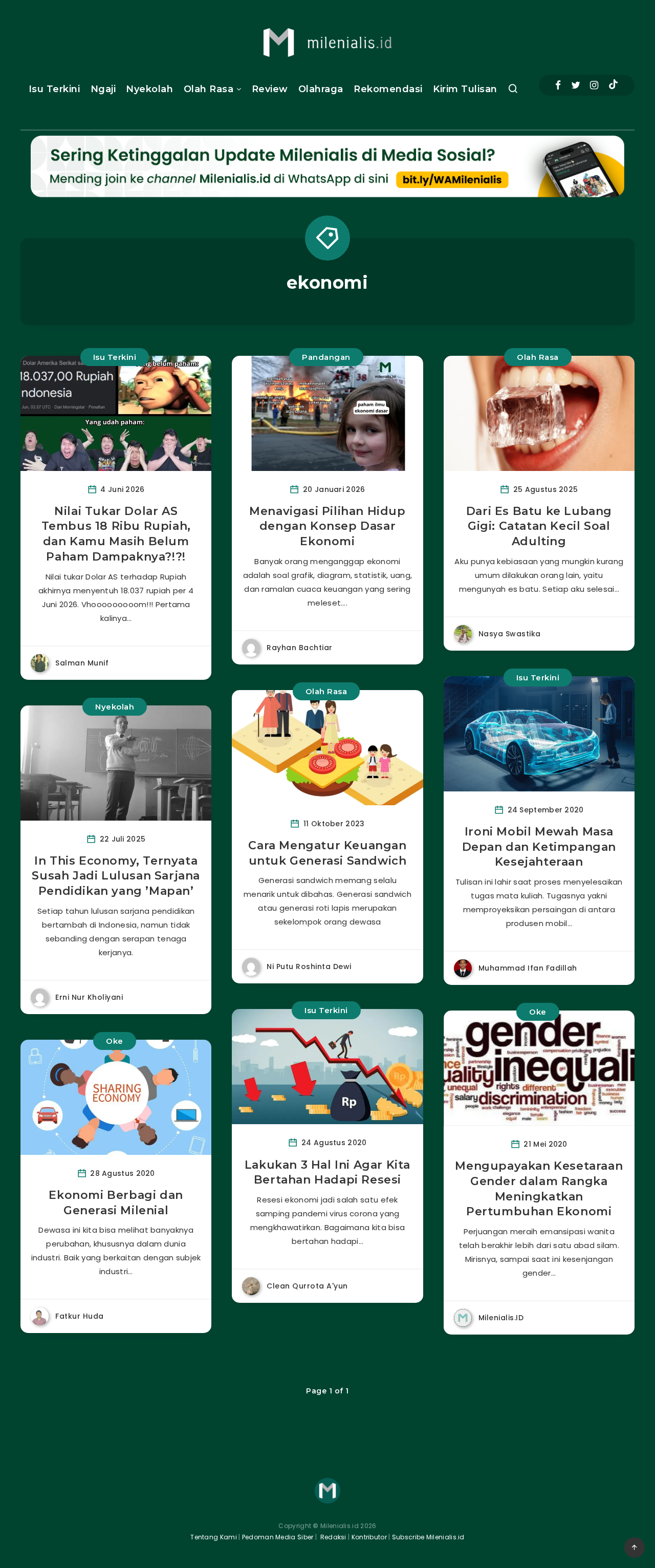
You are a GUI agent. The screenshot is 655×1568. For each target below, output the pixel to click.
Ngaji (103, 89)
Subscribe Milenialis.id (427, 1537)
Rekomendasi (388, 89)
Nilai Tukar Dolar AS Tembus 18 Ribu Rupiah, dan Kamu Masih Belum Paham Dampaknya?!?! (116, 534)
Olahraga (320, 89)
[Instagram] (594, 85)
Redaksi (332, 1537)
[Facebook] (558, 85)
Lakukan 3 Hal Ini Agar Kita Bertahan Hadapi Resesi (327, 1172)
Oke (114, 1041)
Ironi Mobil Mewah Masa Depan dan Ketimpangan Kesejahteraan (539, 847)
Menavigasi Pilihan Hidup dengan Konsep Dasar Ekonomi (327, 526)
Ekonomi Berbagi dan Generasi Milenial (116, 1202)
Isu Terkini (54, 89)
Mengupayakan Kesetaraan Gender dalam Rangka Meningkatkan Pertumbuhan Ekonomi (539, 1188)
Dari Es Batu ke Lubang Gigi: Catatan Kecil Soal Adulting (539, 526)
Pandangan (326, 357)
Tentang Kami (213, 1537)
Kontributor (370, 1537)
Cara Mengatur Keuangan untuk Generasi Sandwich (327, 853)
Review (270, 89)
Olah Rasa (209, 89)
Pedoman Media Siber (278, 1537)
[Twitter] (575, 85)
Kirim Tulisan (465, 89)
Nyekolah (149, 89)
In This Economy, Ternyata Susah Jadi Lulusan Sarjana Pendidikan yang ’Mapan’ (116, 876)
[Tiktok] (613, 85)
